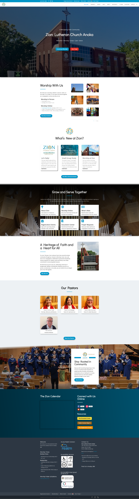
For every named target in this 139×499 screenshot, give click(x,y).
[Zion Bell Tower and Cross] (77, 92)
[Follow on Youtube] (78, 409)
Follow (82, 406)
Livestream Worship (62, 49)
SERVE (108, 4)
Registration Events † (68, 1)
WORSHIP (93, 4)
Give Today (74, 49)
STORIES (121, 4)
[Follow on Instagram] (87, 406)
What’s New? (83, 1)
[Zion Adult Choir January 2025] (93, 104)
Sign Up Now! (79, 379)
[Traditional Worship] (77, 104)
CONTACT (133, 4)
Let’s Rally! (45, 158)
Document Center (67, 225)
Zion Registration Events (85, 427)
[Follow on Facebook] (78, 406)
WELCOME (86, 4)
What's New (85, 211)
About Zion (45, 211)
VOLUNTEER (126, 4)
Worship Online (67, 211)
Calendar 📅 (89, 1)
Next (97, 120)
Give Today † (96, 1)
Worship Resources (45, 478)
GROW (98, 4)
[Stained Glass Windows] (93, 116)
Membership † (77, 1)
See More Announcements (69, 176)
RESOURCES (114, 4)
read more (43, 168)
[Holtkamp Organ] (77, 116)
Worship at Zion (89, 158)
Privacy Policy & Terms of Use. (65, 497)
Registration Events (48, 225)
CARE (104, 4)
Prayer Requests (87, 225)
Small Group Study (69, 158)
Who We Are (44, 273)
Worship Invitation (46, 115)
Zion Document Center (85, 418)
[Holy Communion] (93, 92)
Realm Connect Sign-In (85, 423)
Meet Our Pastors (69, 338)
